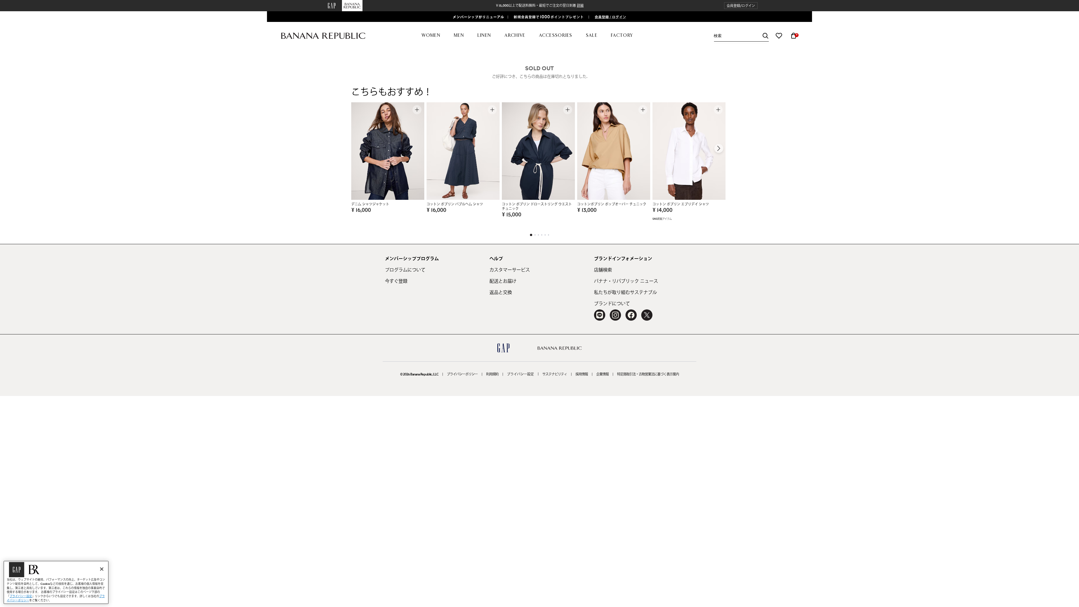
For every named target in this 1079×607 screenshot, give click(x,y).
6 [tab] (548, 234)
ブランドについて (612, 304)
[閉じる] (102, 569)
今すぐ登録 (396, 281)
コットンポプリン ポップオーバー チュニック (611, 204)
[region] (56, 582)
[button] (740, 6)
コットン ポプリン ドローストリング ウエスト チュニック (537, 206)
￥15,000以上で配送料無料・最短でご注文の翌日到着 (539, 5)
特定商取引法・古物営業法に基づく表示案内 (648, 374)
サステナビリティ (554, 374)
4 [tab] (541, 234)
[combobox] (741, 35)
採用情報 (581, 374)
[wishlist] (779, 36)
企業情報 (602, 374)
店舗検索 (603, 270)
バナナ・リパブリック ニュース (626, 281)
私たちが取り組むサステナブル (625, 292)
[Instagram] (615, 315)
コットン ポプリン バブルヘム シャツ (455, 204)
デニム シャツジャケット (370, 204)
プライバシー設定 (520, 374)
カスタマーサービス (509, 270)
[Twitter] (646, 315)
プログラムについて (405, 270)
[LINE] (599, 315)
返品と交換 (500, 292)
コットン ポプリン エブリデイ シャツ (680, 204)
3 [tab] (538, 234)
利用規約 (492, 374)
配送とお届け (502, 281)
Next (718, 148)
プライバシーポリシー (462, 374)
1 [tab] (531, 235)
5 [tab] (545, 234)
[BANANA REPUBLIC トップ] (323, 36)
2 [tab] (535, 234)
